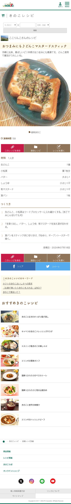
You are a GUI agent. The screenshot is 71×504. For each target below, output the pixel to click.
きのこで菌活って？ (11, 292)
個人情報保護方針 (17, 491)
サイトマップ (17, 496)
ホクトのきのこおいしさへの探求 (17, 284)
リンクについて (53, 491)
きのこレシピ (14, 441)
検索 (35, 30)
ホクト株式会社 (3, 441)
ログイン (60, 6)
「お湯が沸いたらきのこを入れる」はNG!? (22, 288)
